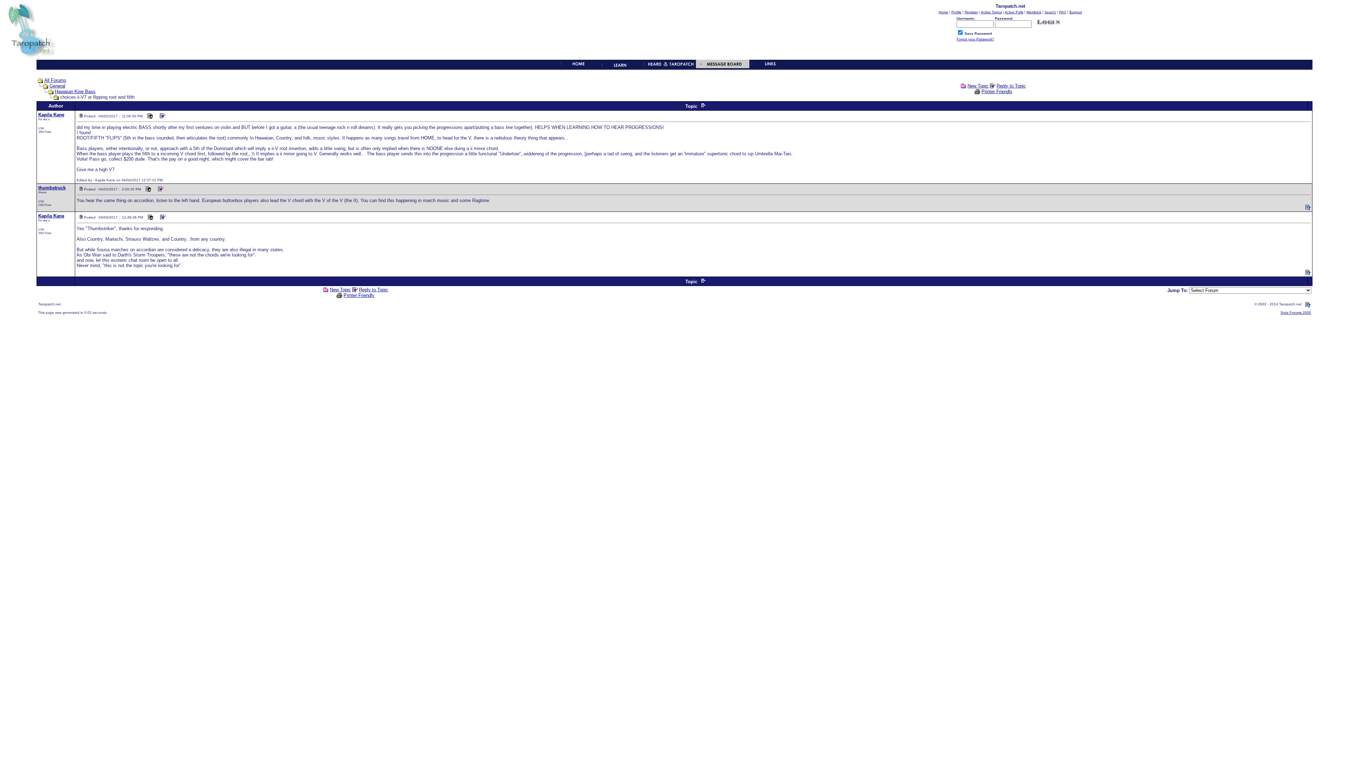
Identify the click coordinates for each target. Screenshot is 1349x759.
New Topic (978, 86)
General (57, 86)
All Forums (55, 80)
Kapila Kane (51, 114)
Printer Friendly (997, 91)
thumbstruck (52, 187)
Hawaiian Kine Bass (75, 91)
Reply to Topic (1011, 86)
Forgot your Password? (975, 39)
